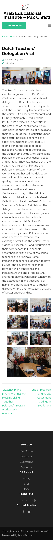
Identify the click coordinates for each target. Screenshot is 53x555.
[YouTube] (29, 511)
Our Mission (26, 451)
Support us (26, 467)
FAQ (26, 489)
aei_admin (10, 63)
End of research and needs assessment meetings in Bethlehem (41, 397)
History (26, 478)
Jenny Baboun (25, 535)
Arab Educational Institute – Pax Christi (27, 15)
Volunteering (26, 462)
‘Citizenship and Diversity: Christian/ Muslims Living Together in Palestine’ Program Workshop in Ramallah (14, 401)
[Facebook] (23, 511)
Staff (26, 484)
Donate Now (14, 25)
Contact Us (26, 456)
